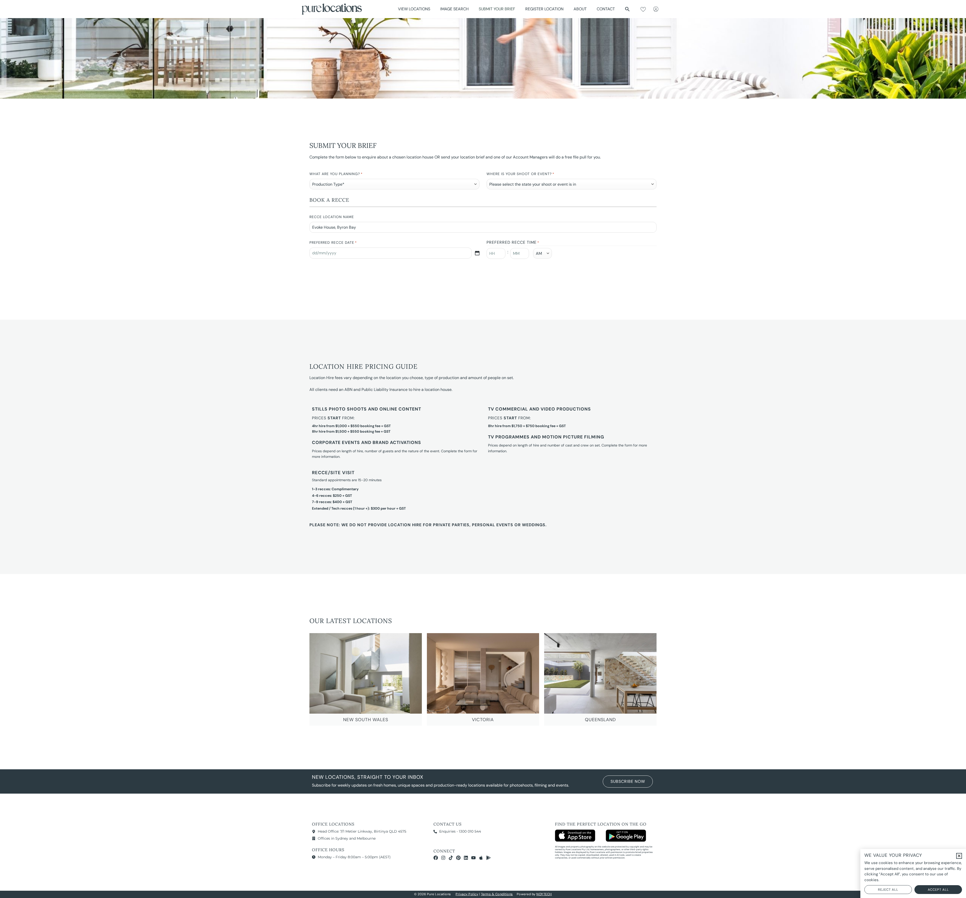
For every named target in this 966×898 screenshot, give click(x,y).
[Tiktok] (451, 857)
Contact (606, 9)
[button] (627, 9)
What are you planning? (336, 174)
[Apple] (481, 857)
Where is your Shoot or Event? (520, 174)
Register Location (544, 9)
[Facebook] (435, 857)
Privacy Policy (467, 894)
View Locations (414, 9)
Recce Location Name (331, 217)
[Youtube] (473, 857)
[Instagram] (443, 857)
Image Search (454, 9)
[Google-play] (488, 857)
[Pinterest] (458, 857)
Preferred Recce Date (333, 242)
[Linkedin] (466, 857)
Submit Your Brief (497, 9)
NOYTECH (544, 894)
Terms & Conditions (497, 894)
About (580, 9)
